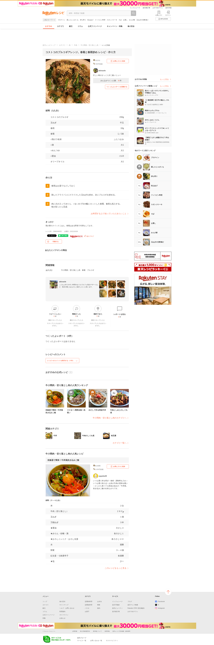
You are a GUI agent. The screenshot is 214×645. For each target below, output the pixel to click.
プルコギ (90, 270)
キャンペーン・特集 (114, 26)
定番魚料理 (88, 605)
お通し (125, 20)
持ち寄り (83, 20)
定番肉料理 (88, 601)
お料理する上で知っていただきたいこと (108, 214)
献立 (71, 26)
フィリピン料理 (100, 20)
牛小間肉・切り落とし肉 (89, 45)
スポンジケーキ (112, 20)
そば (120, 20)
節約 (98, 608)
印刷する (56, 241)
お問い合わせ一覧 (96, 640)
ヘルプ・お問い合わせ (66, 608)
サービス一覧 (81, 640)
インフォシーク (135, 8)
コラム (80, 26)
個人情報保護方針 (85, 631)
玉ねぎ (53, 123)
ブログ (130, 601)
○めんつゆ (55, 150)
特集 (44, 618)
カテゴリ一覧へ (119, 443)
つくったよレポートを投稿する (117, 87)
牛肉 (75, 45)
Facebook (161, 601)
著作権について (97, 631)
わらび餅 (132, 20)
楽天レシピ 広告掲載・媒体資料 (121, 631)
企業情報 (74, 631)
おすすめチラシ (158, 8)
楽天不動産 (116, 605)
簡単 (98, 605)
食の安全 (131, 26)
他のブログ (90, 236)
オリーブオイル (57, 162)
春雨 (52, 128)
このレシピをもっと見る (115, 568)
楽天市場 (168, 8)
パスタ (87, 608)
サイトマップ (63, 605)
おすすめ (48, 26)
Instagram (161, 608)
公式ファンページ (95, 26)
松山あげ (90, 20)
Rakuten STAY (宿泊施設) (136, 608)
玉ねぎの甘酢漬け (142, 20)
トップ (45, 601)
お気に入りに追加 (119, 61)
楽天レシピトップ (49, 45)
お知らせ (62, 618)
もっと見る (164, 79)
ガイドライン (63, 615)
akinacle (62, 282)
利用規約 (62, 611)
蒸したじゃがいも (73, 20)
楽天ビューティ (117, 608)
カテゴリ (60, 26)
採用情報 (107, 631)
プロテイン (61, 20)
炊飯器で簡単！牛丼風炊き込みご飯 (63, 460)
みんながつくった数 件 (110, 81)
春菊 (52, 134)
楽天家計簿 (146, 8)
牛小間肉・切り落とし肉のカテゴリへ (109, 418)
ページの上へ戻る (168, 592)
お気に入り (158, 15)
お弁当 (99, 601)
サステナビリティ (112, 640)
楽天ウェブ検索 (133, 605)
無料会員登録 (164, 19)
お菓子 (87, 611)
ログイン (168, 15)
